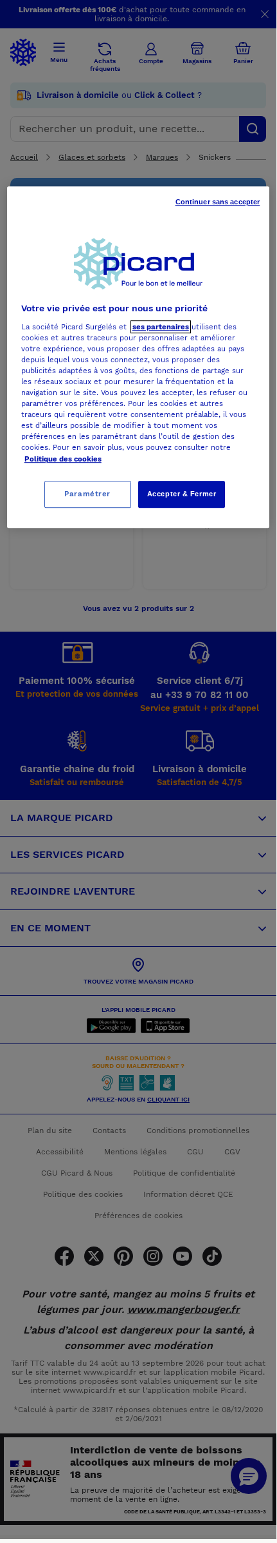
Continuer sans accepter (217, 202)
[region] (138, 356)
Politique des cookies (63, 458)
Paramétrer (87, 493)
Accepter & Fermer (182, 494)
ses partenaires (160, 326)
